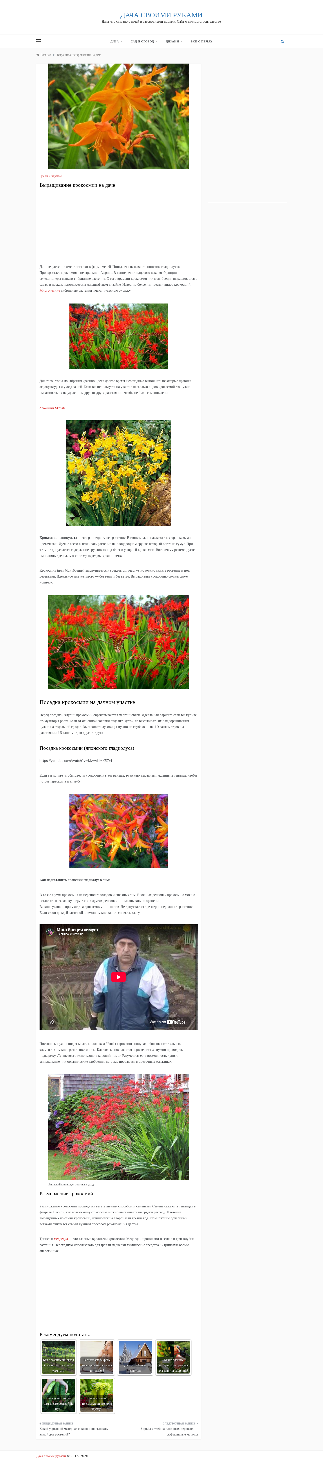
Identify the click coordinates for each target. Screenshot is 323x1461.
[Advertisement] (119, 226)
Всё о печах (201, 41)
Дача (115, 41)
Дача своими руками (161, 15)
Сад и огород (142, 41)
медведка (61, 1238)
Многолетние (50, 290)
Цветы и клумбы (51, 176)
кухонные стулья (52, 407)
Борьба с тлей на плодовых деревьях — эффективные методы (169, 1431)
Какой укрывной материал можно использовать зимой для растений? (74, 1431)
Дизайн (172, 41)
